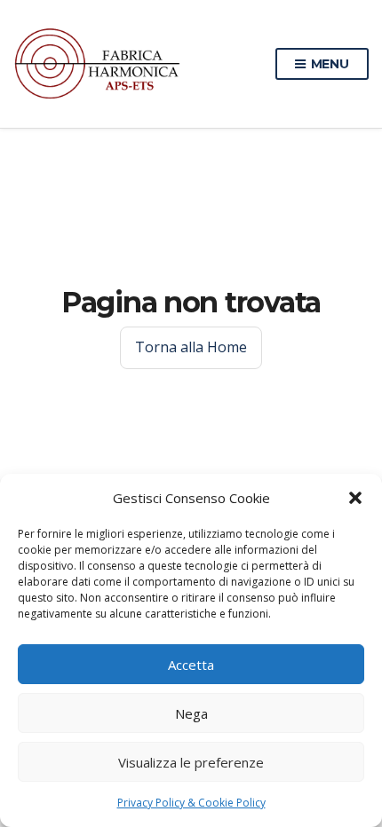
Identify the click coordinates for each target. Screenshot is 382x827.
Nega (191, 713)
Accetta (191, 664)
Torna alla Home (191, 347)
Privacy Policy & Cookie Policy (191, 802)
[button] (355, 498)
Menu (328, 64)
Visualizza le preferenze (191, 762)
